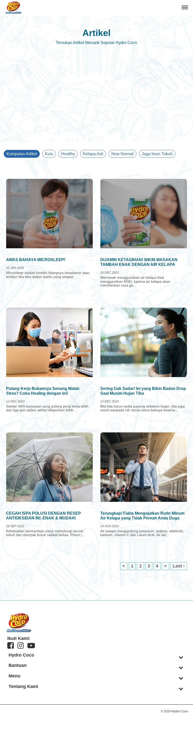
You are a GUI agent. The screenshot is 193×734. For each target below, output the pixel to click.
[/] (13, 12)
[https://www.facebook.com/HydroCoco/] (10, 645)
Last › (179, 565)
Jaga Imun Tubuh (157, 154)
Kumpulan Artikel (22, 154)
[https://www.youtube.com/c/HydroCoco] (31, 645)
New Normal (122, 154)
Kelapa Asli (93, 154)
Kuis (49, 154)
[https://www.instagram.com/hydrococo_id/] (20, 645)
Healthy (68, 154)
